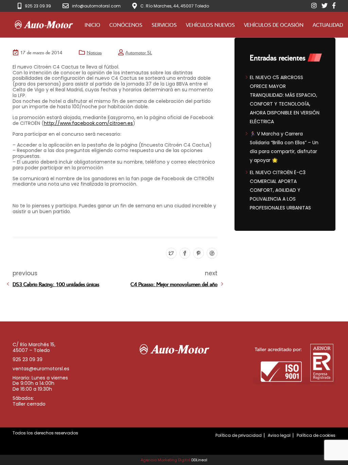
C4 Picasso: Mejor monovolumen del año (174, 284)
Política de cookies (316, 435)
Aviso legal (279, 435)
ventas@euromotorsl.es (41, 368)
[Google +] (211, 253)
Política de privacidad (238, 435)
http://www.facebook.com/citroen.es (88, 123)
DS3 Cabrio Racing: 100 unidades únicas (56, 284)
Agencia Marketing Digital (165, 460)
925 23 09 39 (38, 6)
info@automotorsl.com (96, 6)
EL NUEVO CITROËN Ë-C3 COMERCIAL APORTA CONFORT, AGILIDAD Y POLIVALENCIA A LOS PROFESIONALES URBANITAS (280, 190)
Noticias (94, 52)
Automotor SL (138, 52)
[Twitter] (170, 253)
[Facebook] (184, 253)
